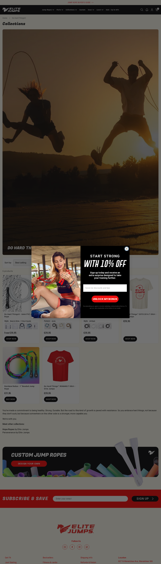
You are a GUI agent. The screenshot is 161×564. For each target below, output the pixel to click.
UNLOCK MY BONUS (105, 299)
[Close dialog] (127, 249)
